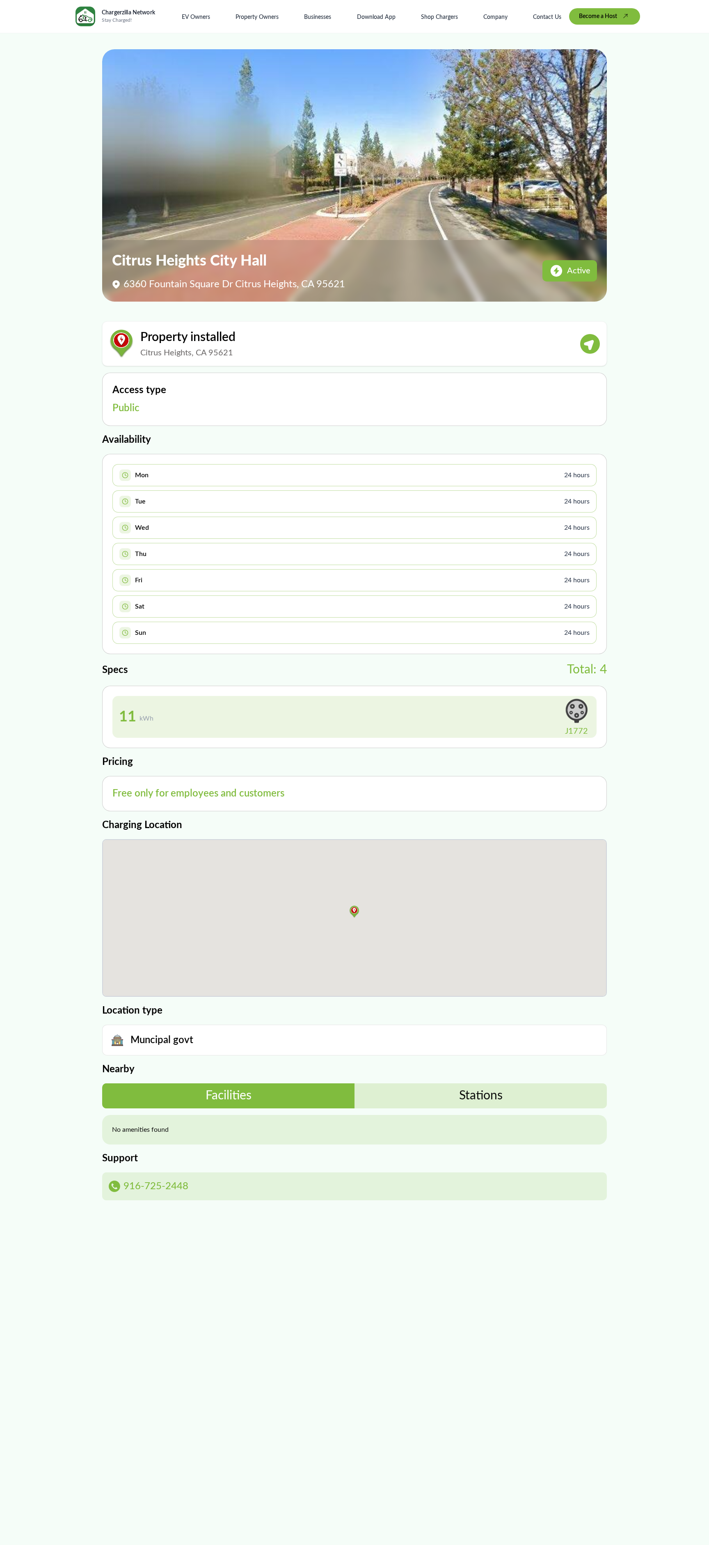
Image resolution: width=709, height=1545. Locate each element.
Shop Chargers (439, 17)
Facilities (229, 1096)
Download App (376, 17)
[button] (354, 912)
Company (495, 17)
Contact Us (547, 17)
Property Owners (257, 17)
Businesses (317, 17)
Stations (481, 1096)
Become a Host (598, 16)
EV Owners (196, 17)
